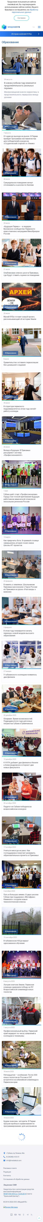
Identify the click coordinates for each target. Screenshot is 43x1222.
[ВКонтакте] (20, 1215)
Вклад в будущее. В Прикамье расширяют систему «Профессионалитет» (17, 452)
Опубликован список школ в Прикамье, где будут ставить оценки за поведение (21, 274)
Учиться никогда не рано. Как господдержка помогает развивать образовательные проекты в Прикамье (21, 852)
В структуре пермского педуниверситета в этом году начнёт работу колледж (20, 408)
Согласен (21, 18)
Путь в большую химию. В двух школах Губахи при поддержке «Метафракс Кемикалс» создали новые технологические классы (21, 898)
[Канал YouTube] (16, 1215)
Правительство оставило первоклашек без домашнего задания (21, 363)
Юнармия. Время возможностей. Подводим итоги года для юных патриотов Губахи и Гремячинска (18, 721)
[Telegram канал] (28, 1215)
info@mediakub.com (13, 1160)
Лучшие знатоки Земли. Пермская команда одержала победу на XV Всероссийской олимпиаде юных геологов (19, 988)
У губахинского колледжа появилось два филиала (20, 675)
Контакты (7, 1175)
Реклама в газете (10, 1168)
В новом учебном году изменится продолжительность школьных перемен (20, 85)
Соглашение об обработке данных (16, 1179)
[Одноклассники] (24, 1215)
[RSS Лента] (32, 1215)
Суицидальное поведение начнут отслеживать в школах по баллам (19, 183)
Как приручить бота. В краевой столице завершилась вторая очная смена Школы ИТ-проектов (21, 542)
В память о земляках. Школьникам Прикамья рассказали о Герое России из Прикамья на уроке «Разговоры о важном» (20, 588)
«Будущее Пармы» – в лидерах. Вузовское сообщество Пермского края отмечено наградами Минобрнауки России (21, 230)
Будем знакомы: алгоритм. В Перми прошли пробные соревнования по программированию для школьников (20, 1123)
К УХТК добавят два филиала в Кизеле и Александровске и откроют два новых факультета (21, 765)
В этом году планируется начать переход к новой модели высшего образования (19, 633)
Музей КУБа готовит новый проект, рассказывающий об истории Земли (20, 318)
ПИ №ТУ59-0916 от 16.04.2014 (14, 1194)
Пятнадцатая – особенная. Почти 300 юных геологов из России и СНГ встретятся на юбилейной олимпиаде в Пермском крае (21, 1078)
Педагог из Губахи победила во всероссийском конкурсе (18, 807)
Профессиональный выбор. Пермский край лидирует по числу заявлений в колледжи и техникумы (20, 1033)
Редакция (7, 1172)
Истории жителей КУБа (21, 34)
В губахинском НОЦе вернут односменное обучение (16, 942)
